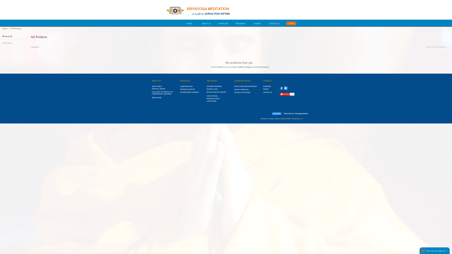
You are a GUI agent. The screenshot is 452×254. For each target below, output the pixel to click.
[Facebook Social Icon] (281, 88)
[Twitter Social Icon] (285, 88)
